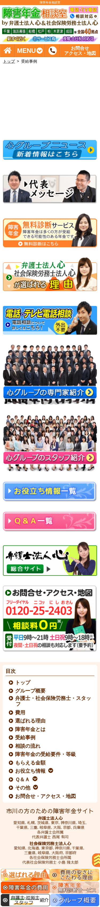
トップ (9, 61)
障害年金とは (31, 729)
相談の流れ (28, 746)
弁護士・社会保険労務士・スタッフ (53, 701)
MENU (26, 50)
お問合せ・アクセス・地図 (46, 796)
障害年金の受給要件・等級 (46, 754)
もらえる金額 (31, 762)
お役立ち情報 (31, 771)
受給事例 (25, 737)
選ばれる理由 (31, 720)
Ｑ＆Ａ (23, 779)
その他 (23, 787)
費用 (20, 712)
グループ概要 (31, 690)
